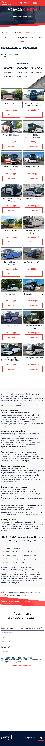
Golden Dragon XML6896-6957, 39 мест (11, 358)
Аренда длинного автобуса (30, 49)
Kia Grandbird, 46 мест (34, 262)
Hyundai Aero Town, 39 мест (33, 326)
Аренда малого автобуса (11, 48)
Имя (3, 637)
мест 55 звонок (9, 77)
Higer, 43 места (11, 325)
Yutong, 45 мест (11, 294)
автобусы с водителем (18, 567)
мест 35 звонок (36, 67)
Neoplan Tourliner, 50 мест (34, 231)
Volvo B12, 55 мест (11, 135)
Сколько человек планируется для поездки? (21, 628)
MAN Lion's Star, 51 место (11, 168)
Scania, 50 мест (11, 230)
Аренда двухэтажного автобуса (9, 55)
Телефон (5, 647)
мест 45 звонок (22, 72)
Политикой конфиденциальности (19, 657)
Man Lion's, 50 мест (33, 198)
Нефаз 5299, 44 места (33, 294)
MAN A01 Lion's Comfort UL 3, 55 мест (33, 136)
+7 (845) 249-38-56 (30, 3)
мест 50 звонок (36, 72)
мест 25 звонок (9, 67)
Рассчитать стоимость (22, 17)
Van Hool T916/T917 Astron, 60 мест (33, 104)
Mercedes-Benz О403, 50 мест (11, 199)
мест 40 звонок (9, 72)
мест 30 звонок (22, 67)
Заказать (11, 115)
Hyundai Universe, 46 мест (11, 263)
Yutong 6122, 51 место (34, 167)
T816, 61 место (11, 103)
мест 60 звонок (22, 77)
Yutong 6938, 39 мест (33, 357)
